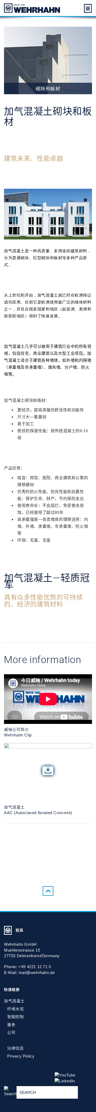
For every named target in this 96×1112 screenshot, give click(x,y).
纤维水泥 (15, 1009)
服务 (11, 1024)
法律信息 (15, 1048)
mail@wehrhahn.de (37, 972)
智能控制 (15, 1016)
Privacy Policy (20, 1056)
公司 (11, 1032)
